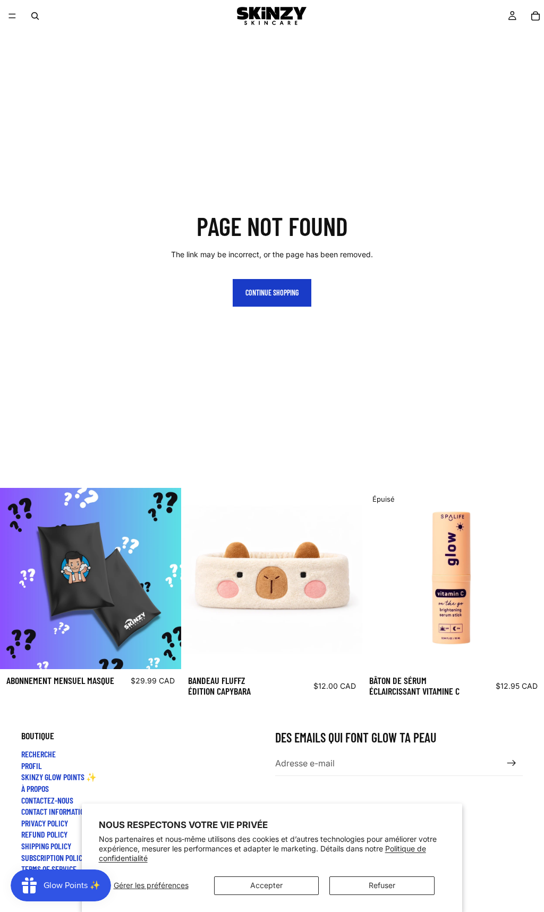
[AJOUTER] (164, 652)
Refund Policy (44, 834)
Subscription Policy (53, 857)
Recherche (38, 754)
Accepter (266, 885)
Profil (31, 765)
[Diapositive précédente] (198, 578)
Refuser (382, 885)
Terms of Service (48, 869)
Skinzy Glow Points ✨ (59, 777)
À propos (35, 788)
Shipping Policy (46, 846)
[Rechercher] (35, 16)
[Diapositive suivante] (346, 578)
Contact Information (54, 811)
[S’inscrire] (511, 763)
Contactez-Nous (47, 800)
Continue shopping (272, 292)
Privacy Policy (44, 822)
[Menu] (12, 16)
